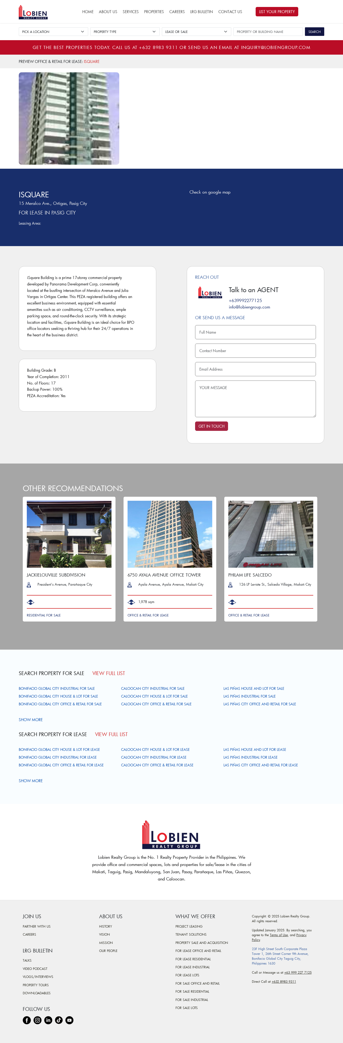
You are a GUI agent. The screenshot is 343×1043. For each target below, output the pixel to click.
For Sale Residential (192, 991)
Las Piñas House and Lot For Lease (254, 749)
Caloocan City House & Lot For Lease (155, 749)
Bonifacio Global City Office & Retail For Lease (61, 765)
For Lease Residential (193, 959)
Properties (154, 11)
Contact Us (230, 11)
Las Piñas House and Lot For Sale (253, 688)
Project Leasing (189, 926)
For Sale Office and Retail (198, 983)
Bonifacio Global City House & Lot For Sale (58, 696)
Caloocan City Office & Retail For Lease (157, 765)
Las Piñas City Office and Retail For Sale (259, 704)
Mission (106, 942)
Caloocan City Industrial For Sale (153, 688)
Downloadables (37, 993)
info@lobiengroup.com (249, 307)
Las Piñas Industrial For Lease (250, 757)
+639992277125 (245, 300)
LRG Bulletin (201, 11)
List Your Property (277, 11)
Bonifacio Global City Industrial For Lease (58, 757)
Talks (27, 960)
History (105, 926)
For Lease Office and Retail (198, 950)
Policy (256, 939)
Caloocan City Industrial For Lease (154, 757)
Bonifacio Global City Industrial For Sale (57, 688)
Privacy (301, 935)
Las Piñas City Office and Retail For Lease (260, 765)
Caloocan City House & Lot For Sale (154, 696)
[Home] (35, 11)
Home (88, 11)
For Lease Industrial (193, 967)
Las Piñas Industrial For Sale (249, 696)
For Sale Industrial (192, 999)
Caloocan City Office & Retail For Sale (156, 704)
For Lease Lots (187, 975)
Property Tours (36, 985)
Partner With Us (37, 926)
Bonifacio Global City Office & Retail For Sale (60, 704)
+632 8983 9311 (158, 47)
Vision (104, 934)
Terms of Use (279, 935)
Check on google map (209, 192)
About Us (108, 11)
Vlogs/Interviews (38, 976)
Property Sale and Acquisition (202, 942)
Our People (108, 950)
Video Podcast (35, 968)
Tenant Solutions (191, 934)
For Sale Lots (187, 1008)
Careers (177, 11)
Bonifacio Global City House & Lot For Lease (59, 749)
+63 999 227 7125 (298, 972)
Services (131, 11)
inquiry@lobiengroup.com (275, 47)
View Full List (108, 673)
